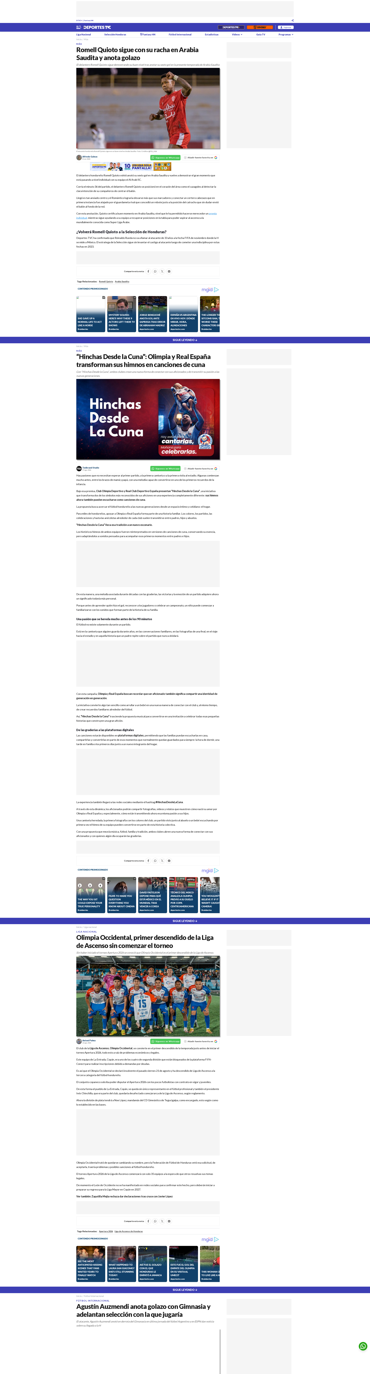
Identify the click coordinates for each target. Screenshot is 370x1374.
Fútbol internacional (94, 1296)
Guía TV (260, 34)
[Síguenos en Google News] (169, 271)
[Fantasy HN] (260, 27)
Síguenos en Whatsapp (167, 157)
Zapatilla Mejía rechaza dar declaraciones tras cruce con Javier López (132, 1196)
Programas (285, 34)
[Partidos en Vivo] (231, 27)
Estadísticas (212, 34)
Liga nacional (90, 927)
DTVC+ (79, 20)
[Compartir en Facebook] (148, 271)
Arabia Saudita (122, 281)
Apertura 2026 (106, 1231)
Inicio (79, 39)
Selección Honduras (115, 34)
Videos (236, 34)
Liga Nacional (83, 34)
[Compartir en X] (162, 271)
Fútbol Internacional (180, 34)
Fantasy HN (88, 20)
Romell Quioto (106, 281)
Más (86, 39)
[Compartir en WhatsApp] (155, 271)
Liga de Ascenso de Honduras (129, 1231)
